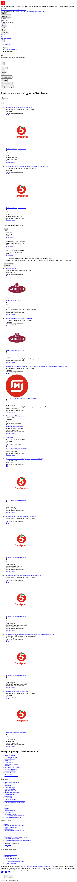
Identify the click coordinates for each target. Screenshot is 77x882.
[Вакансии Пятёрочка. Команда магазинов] (40, 132)
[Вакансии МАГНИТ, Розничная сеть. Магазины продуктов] (40, 385)
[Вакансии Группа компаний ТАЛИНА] (40, 288)
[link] (4, 30)
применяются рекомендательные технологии (38, 866)
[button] (3, 34)
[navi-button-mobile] (3, 40)
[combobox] (9, 59)
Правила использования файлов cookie (33, 11)
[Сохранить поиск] (3, 63)
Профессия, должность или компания (13, 57)
